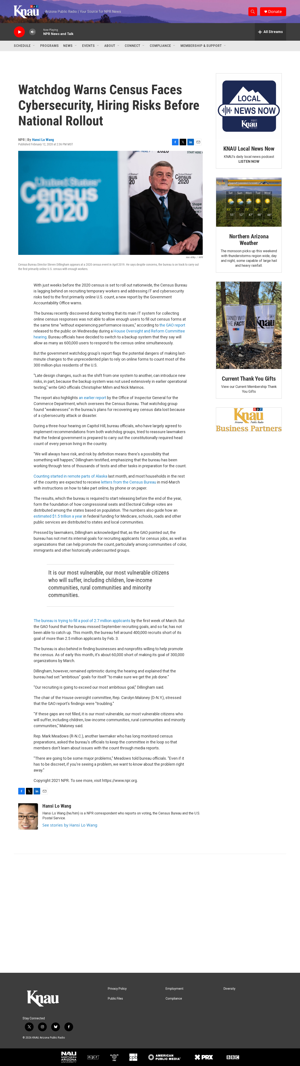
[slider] (39, 31)
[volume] (32, 32)
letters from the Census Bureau (128, 482)
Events (88, 45)
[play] (19, 32)
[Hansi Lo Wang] (28, 816)
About (109, 45)
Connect (132, 45)
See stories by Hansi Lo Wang (69, 825)
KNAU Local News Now (248, 148)
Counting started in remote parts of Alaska (70, 476)
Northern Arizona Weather (249, 239)
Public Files (115, 998)
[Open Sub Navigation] (34, 45)
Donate (275, 11)
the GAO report (172, 325)
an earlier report (92, 397)
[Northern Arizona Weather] (249, 202)
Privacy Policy (117, 988)
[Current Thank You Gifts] (249, 325)
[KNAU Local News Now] (249, 106)
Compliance (160, 45)
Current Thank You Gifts (249, 378)
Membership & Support (201, 45)
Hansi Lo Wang (43, 139)
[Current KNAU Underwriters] (249, 419)
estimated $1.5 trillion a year (58, 516)
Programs (49, 45)
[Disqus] (150, 913)
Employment (174, 988)
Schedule (22, 45)
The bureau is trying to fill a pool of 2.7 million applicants (82, 620)
